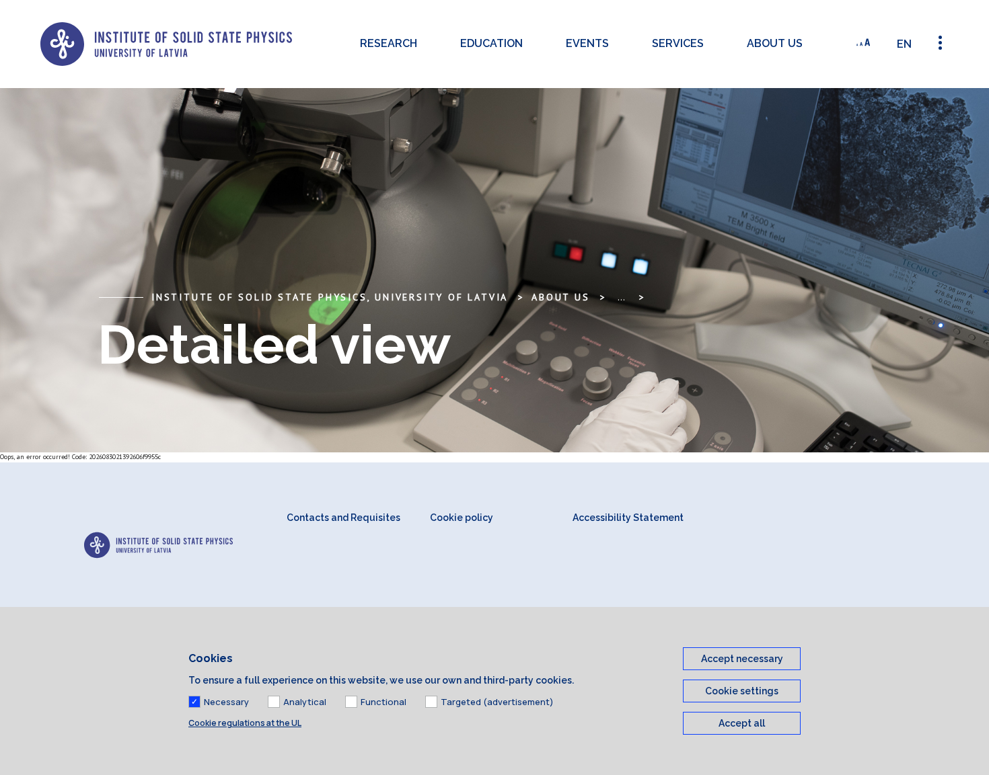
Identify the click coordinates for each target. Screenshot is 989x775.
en (904, 44)
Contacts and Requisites (343, 517)
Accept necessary (742, 658)
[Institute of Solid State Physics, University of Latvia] (166, 44)
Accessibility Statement (628, 517)
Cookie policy (461, 517)
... (621, 297)
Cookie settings (741, 691)
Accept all (742, 723)
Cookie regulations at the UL (244, 723)
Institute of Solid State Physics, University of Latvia (329, 297)
